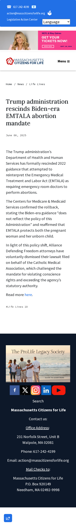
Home (9, 84)
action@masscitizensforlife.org (26, 13)
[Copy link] (8, 465)
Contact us (37, 418)
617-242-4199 (21, 7)
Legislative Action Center (22, 19)
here (28, 294)
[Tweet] (8, 487)
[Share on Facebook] (8, 498)
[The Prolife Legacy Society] (38, 363)
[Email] (8, 476)
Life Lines (37, 84)
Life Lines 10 (17, 306)
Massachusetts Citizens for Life (38, 409)
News (21, 84)
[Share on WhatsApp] (8, 509)
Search (38, 401)
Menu (62, 61)
